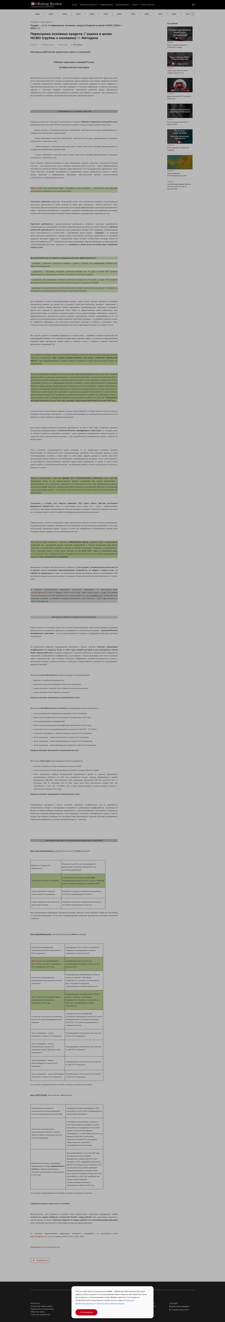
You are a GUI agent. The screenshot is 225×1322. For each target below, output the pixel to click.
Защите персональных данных (110, 1303)
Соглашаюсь (86, 1312)
